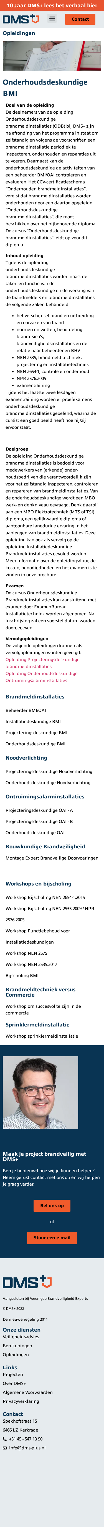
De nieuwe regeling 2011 (25, 1319)
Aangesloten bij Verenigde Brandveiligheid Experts (45, 1299)
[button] (52, 18)
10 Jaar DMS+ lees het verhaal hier (52, 5)
